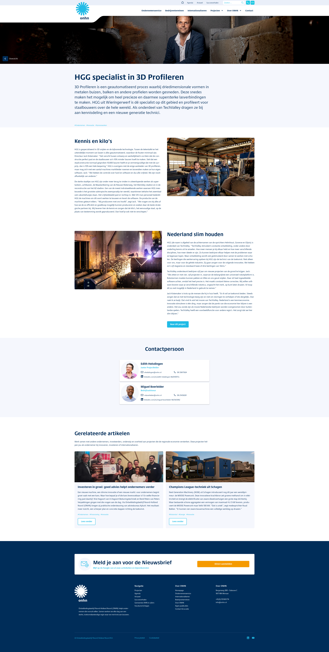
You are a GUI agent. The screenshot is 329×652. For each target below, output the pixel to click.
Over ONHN (232, 10)
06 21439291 (182, 395)
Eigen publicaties (181, 606)
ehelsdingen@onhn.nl (152, 372)
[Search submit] (242, 2)
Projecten (215, 10)
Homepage (179, 590)
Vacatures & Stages (142, 606)
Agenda (190, 2)
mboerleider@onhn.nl (153, 395)
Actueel (200, 2)
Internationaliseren (197, 10)
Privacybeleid (140, 638)
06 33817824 (182, 372)
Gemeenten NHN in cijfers (144, 602)
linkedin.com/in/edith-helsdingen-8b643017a (161, 377)
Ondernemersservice (151, 10)
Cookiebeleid (154, 638)
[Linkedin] (248, 638)
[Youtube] (253, 638)
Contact (249, 10)
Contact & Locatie (182, 609)
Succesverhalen (212, 2)
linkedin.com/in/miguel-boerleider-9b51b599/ (162, 399)
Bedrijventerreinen (174, 10)
